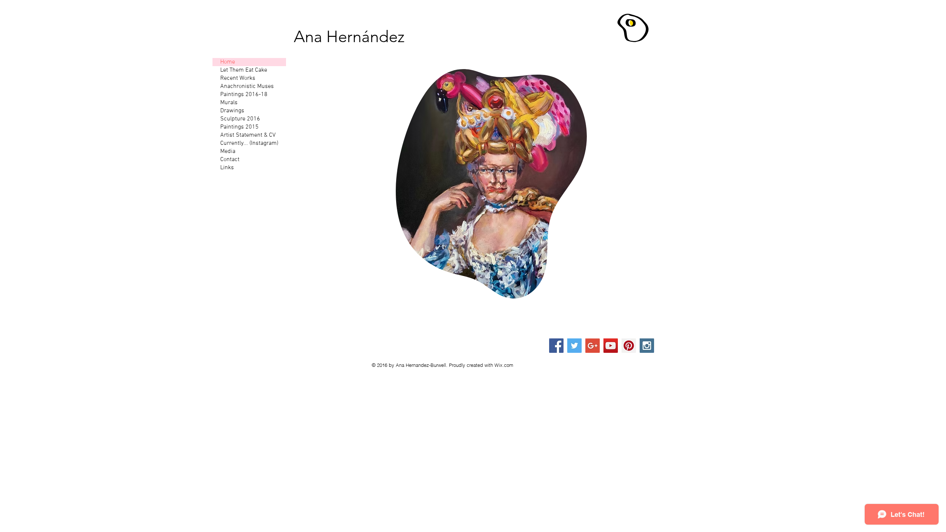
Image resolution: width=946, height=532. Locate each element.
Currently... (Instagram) (249, 143)
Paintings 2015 (239, 127)
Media (227, 151)
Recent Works (237, 78)
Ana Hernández (349, 36)
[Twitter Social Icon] (574, 345)
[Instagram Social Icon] (647, 345)
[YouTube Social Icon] (610, 345)
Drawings (232, 111)
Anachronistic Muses (247, 86)
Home (227, 62)
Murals (229, 102)
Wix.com (503, 365)
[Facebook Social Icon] (556, 345)
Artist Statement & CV (248, 135)
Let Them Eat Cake (243, 70)
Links (227, 167)
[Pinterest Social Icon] (629, 345)
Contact (229, 159)
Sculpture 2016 (240, 119)
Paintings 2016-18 (244, 94)
